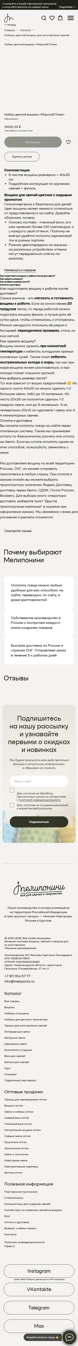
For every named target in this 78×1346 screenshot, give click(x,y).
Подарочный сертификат (20, 1080)
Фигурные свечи (14, 1037)
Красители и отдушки (18, 1049)
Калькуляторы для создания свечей (27, 1203)
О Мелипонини (13, 1197)
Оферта (9, 1246)
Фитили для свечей (16, 1062)
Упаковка (10, 1074)
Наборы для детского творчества (25, 1019)
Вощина (9, 1007)
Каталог (25, 30)
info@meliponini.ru (19, 981)
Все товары (12, 1001)
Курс (7, 1068)
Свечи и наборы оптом (18, 1111)
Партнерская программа (20, 1191)
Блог (7, 1216)
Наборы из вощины (16, 1013)
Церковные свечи (15, 1043)
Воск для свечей (14, 1056)
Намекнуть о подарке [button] (20, 270)
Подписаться (39, 822)
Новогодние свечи (16, 1160)
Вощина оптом (13, 1105)
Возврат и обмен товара (20, 1228)
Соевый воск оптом (16, 1117)
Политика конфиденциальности (24, 1242)
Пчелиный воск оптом (18, 1123)
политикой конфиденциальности (39, 800)
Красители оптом (15, 1142)
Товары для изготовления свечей (25, 1025)
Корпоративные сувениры (21, 1166)
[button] (43, 17)
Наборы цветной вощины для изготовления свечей (36, 35)
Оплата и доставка (16, 1222)
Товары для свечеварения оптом (25, 1099)
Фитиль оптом (13, 1172)
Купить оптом (22, 156)
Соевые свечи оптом (17, 1136)
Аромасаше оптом (16, 1148)
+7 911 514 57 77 (17, 976)
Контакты (10, 1234)
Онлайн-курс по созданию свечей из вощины (33, 1210)
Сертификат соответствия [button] (18, 130)
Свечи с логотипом (16, 1154)
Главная (9, 30)
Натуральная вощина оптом (22, 1130)
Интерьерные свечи (17, 1031)
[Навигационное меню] (71, 18)
